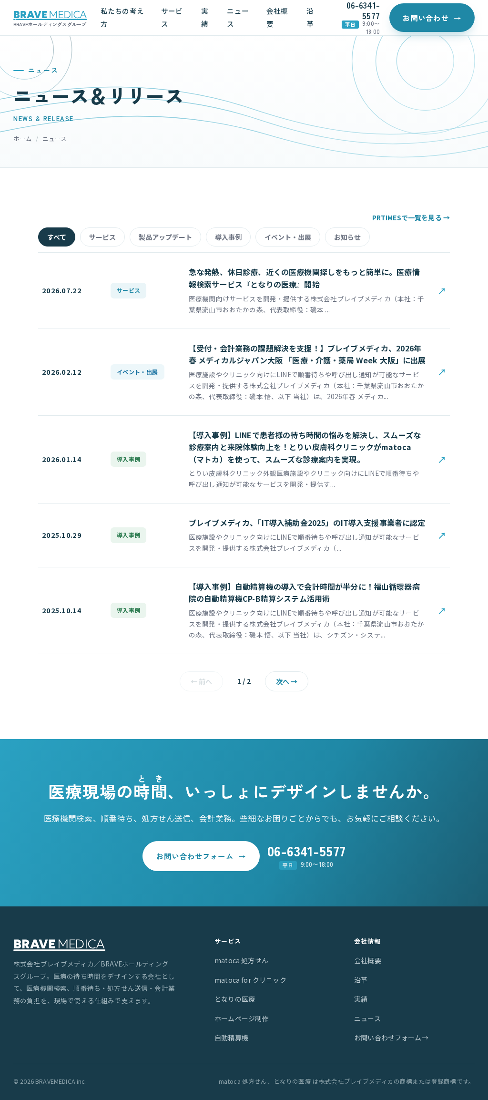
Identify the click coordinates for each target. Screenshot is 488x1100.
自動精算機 (231, 1037)
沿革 (310, 17)
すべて (56, 237)
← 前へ (201, 681)
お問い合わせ (432, 17)
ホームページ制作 (241, 1018)
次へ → (286, 681)
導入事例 (228, 237)
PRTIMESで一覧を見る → (411, 217)
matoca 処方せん (241, 960)
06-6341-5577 (363, 10)
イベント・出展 (287, 237)
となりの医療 (234, 999)
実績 (204, 17)
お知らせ (347, 237)
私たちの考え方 (122, 17)
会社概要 (277, 17)
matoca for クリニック (250, 980)
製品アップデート (165, 237)
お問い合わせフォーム (201, 856)
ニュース (237, 17)
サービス (172, 17)
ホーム (22, 138)
